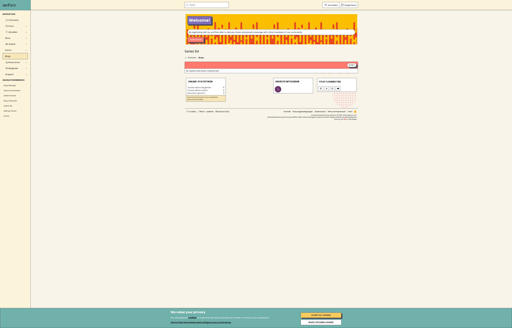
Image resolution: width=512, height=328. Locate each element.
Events (8, 50)
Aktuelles (12, 32)
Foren (11, 26)
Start (350, 111)
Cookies (192, 111)
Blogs (8, 56)
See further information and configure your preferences (201, 322)
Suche (6, 116)
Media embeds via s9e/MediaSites (343, 117)
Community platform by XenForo (334, 115)
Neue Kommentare (12, 90)
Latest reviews (10, 95)
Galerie (11, 44)
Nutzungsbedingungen (303, 111)
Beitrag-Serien (10, 111)
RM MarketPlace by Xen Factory (285, 117)
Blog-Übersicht (10, 101)
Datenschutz (320, 111)
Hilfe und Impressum (337, 111)
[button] (26, 26)
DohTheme (352, 119)
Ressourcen (14, 62)
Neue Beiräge (10, 85)
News (7, 38)
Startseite (13, 20)
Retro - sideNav (207, 111)
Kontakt (287, 111)
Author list (8, 106)
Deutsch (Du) (223, 111)
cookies (192, 317)
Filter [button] (351, 65)
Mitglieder (13, 68)
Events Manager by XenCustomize (316, 117)
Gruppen (9, 74)
